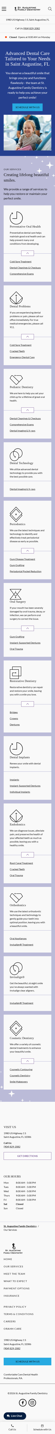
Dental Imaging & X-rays (22, 430)
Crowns (14, 718)
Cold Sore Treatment (20, 261)
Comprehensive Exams (22, 273)
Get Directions (27, 1155)
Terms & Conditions (18, 1314)
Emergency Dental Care (22, 357)
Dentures (15, 724)
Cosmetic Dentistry (20, 1075)
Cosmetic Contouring (21, 1069)
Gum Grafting (17, 565)
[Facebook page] (23, 1403)
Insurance (12, 1295)
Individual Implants (20, 791)
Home (8, 1259)
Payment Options (17, 1288)
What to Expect (15, 1281)
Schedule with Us (28, 107)
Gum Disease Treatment (22, 559)
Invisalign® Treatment (21, 944)
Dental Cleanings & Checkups (25, 267)
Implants (14, 779)
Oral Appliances (18, 938)
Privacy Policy (15, 1306)
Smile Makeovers (19, 1081)
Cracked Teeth (17, 351)
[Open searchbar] (50, 8)
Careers (10, 1321)
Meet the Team (14, 1273)
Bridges (14, 712)
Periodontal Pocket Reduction (25, 571)
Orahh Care (13, 1328)
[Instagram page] (32, 1403)
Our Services (13, 1266)
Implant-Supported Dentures (25, 642)
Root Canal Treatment (21, 863)
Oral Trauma (16, 648)
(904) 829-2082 (31, 28)
